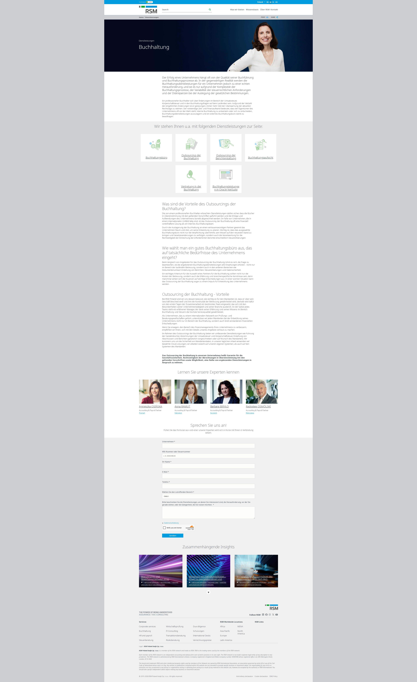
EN (268, 2)
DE (270, 2)
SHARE (273, 17)
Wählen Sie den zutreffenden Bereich (177, 492)
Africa (222, 626)
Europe (223, 635)
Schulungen (198, 631)
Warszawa (250, 413)
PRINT (263, 17)
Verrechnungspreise (202, 640)
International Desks (201, 635)
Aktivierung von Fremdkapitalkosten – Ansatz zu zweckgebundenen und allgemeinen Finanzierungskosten (207, 577)
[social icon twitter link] (273, 615)
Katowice (178, 413)
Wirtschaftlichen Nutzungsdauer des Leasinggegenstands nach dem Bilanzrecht (254, 577)
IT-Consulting (172, 631)
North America (241, 632)
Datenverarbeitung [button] (171, 523)
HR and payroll (145, 635)
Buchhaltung (165, 582)
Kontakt (274, 9)
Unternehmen (168, 441)
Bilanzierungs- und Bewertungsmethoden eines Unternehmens (155, 577)
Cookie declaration (261, 676)
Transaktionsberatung (176, 635)
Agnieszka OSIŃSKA (150, 406)
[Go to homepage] (149, 9)
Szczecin (213, 413)
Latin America (226, 640)
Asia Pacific (225, 631)
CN (276, 2)
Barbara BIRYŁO (219, 406)
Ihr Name (166, 462)
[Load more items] (208, 592)
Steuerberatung (146, 640)
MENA (240, 626)
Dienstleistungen (152, 17)
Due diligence (199, 626)
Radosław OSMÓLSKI (258, 406)
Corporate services (147, 626)
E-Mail (164, 472)
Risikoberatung (173, 640)
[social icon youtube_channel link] (276, 615)
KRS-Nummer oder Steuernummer (176, 451)
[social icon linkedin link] (263, 615)
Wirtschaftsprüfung (151, 582)
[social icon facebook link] (266, 615)
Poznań (142, 413)
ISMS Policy (273, 676)
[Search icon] (210, 10)
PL (273, 2)
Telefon (165, 482)
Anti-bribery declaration (244, 676)
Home (141, 17)
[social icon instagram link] (269, 615)
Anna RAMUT (182, 406)
